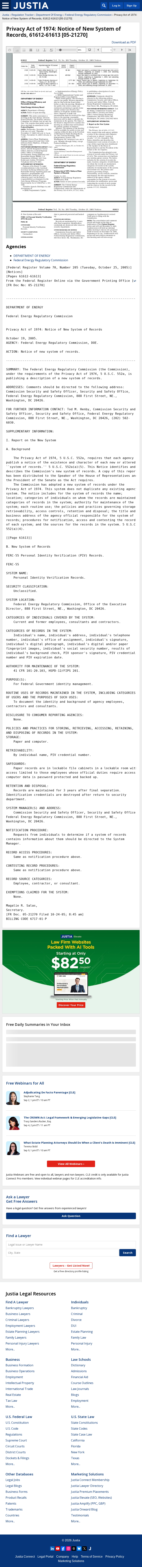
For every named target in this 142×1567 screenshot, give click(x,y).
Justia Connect (25, 1556)
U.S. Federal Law (19, 1416)
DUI (73, 1326)
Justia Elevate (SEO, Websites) (91, 1498)
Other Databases (19, 1474)
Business (13, 1359)
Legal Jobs (13, 1480)
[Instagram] (68, 1548)
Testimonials (80, 1515)
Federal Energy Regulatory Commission (88, 14)
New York (77, 1452)
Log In (116, 5)
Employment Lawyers (20, 1326)
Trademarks (14, 1509)
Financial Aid (79, 1377)
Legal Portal (45, 1556)
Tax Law (11, 1401)
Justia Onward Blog (84, 1509)
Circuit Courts (15, 1446)
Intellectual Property (20, 1383)
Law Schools (81, 1359)
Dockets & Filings (17, 1458)
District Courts (16, 1452)
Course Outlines (82, 1383)
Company (62, 1556)
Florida (75, 1446)
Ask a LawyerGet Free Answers (21, 1199)
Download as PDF (124, 42)
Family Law (78, 1337)
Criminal (76, 1314)
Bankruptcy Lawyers (20, 1308)
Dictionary (78, 1365)
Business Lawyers (18, 1314)
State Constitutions (84, 1423)
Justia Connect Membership (90, 1480)
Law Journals (80, 1389)
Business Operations (20, 1371)
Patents (11, 1503)
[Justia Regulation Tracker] (30, 5)
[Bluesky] (79, 1548)
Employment (14, 1377)
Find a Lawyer (18, 1235)
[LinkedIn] (52, 1548)
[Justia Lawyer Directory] (90, 1548)
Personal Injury (81, 1343)
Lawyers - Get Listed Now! (71, 1265)
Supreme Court (16, 1440)
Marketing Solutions (87, 1474)
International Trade (19, 1389)
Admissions (79, 1371)
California (77, 1440)
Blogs (75, 1395)
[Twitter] (84, 1548)
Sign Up (132, 5)
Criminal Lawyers (17, 1320)
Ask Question (71, 1216)
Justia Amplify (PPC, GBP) (88, 1503)
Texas (75, 1458)
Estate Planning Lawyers (23, 1332)
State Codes (79, 1428)
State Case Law (81, 1434)
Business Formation (19, 1365)
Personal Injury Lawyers (22, 1343)
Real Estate (13, 1395)
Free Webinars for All (25, 1083)
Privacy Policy (114, 1556)
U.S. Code (12, 1428)
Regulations (14, 1434)
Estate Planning (82, 1332)
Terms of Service (92, 1556)
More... (10, 1349)
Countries (12, 1515)
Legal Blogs (14, 1486)
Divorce (76, 1320)
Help (75, 1556)
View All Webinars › (71, 1164)
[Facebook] (63, 1548)
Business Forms (17, 1492)
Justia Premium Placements (90, 1492)
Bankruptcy (79, 1308)
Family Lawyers (16, 1337)
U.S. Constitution (17, 1423)
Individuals (80, 1302)
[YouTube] (57, 1548)
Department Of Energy (49, 14)
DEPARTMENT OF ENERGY (31, 256)
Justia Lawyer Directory (87, 1486)
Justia (5, 14)
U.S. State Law (82, 1416)
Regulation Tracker (22, 14)
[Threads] (74, 1548)
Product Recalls (16, 1498)
